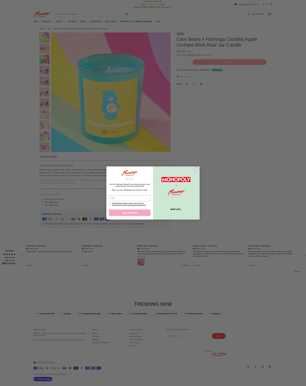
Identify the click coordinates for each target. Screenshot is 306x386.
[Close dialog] (196, 169)
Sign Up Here (129, 212)
